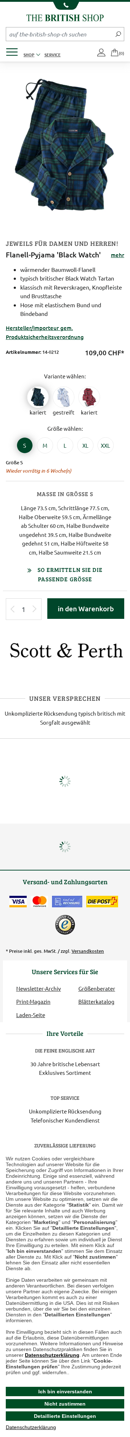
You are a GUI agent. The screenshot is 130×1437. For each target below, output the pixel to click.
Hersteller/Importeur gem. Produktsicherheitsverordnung (45, 332)
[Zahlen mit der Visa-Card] (18, 901)
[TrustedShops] (65, 924)
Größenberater (96, 988)
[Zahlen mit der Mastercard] (39, 901)
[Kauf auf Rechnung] (67, 901)
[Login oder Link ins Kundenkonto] (102, 53)
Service (52, 54)
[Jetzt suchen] (118, 33)
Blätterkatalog (96, 1001)
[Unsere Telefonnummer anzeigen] (65, 6)
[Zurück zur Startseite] (64, 16)
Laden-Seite (30, 1014)
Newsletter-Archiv (38, 988)
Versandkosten (88, 951)
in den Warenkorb (86, 608)
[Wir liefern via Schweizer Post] (102, 901)
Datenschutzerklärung (52, 1355)
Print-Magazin (33, 1001)
